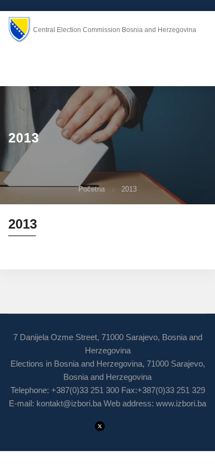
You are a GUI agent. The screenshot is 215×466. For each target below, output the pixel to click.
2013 (129, 189)
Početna (91, 189)
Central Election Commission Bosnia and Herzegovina (114, 30)
